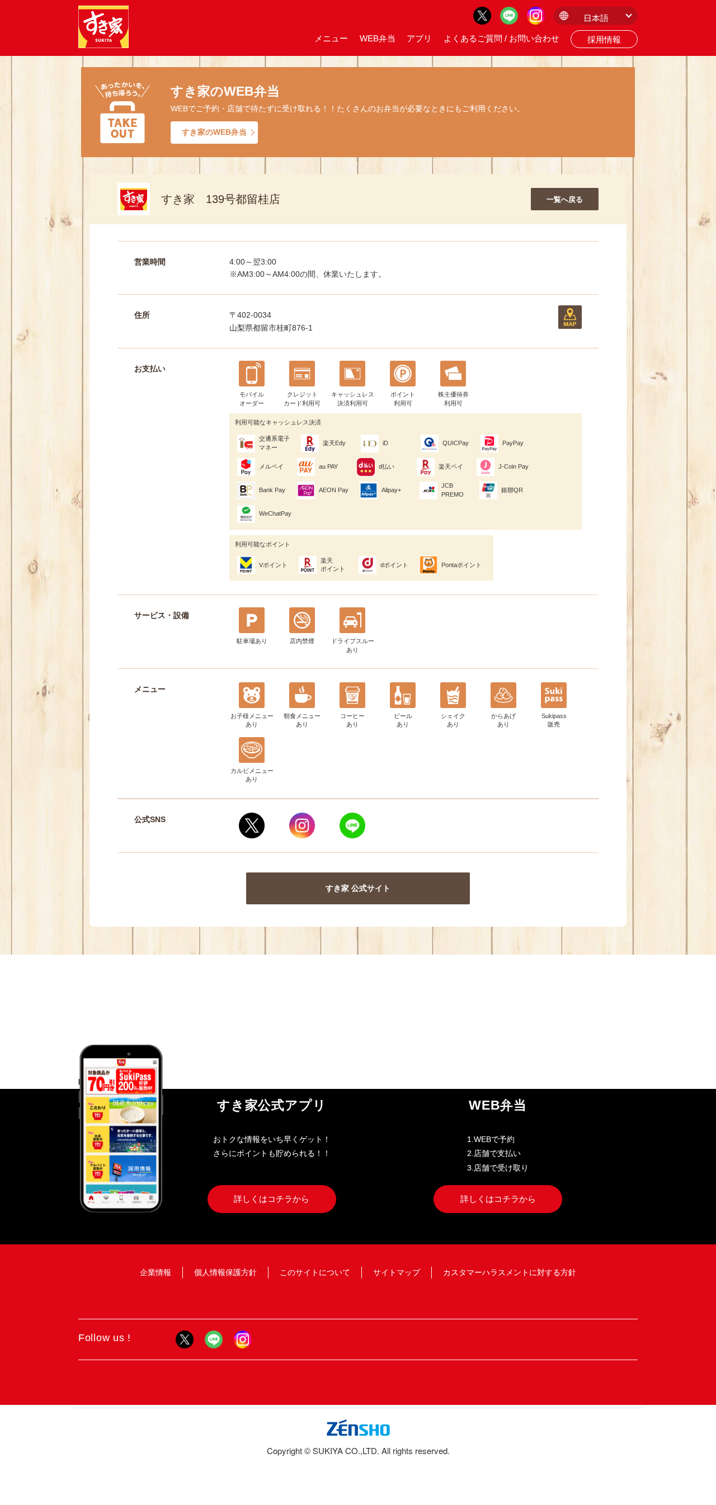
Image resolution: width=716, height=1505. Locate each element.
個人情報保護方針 (225, 1272)
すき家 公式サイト (358, 888)
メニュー (331, 38)
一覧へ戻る (565, 199)
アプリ (419, 38)
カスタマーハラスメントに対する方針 (509, 1272)
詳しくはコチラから (271, 1199)
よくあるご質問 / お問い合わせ (501, 38)
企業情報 (155, 1272)
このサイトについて (315, 1272)
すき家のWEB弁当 (214, 132)
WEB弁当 (377, 38)
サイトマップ (396, 1272)
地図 (570, 317)
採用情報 (604, 39)
